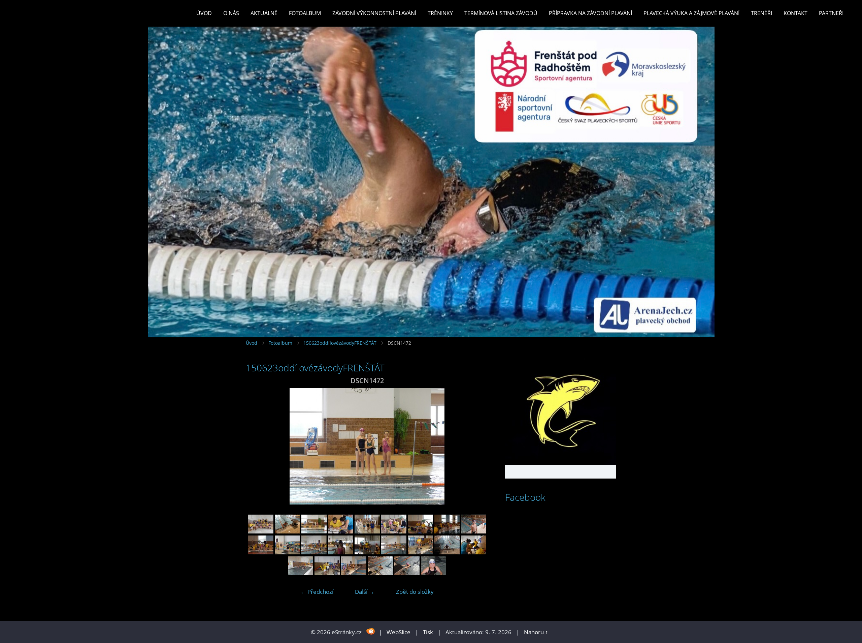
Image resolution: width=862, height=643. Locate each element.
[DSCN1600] (353, 573)
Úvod (204, 13)
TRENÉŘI (761, 13)
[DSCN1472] (314, 531)
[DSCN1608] (407, 573)
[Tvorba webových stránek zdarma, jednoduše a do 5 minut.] (370, 631)
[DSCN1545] (393, 552)
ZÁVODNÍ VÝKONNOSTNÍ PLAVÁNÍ (374, 13)
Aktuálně (264, 13)
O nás (231, 13)
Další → (364, 591)
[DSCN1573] (473, 552)
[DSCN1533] (340, 552)
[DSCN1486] (340, 531)
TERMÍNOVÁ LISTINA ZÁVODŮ (500, 13)
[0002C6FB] (287, 531)
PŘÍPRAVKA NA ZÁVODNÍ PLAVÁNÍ (590, 13)
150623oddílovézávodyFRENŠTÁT (339, 343)
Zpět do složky (415, 591)
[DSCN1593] (300, 573)
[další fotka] (477, 446)
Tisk (428, 632)
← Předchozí (316, 591)
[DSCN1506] (473, 531)
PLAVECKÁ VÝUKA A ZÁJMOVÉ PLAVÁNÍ (691, 13)
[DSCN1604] (380, 573)
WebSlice (398, 632)
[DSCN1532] (314, 552)
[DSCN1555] (420, 552)
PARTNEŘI (831, 13)
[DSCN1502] (420, 531)
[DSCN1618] (433, 573)
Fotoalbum (305, 13)
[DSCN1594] (327, 573)
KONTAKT (795, 13)
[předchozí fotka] (256, 446)
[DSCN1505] (447, 531)
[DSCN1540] (367, 552)
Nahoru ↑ (536, 632)
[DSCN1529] (287, 552)
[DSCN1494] (393, 531)
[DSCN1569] (447, 552)
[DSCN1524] (260, 552)
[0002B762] (260, 531)
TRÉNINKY (440, 13)
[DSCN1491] (367, 531)
